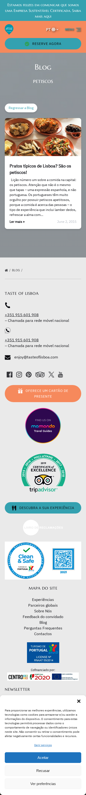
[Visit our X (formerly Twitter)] (51, 374)
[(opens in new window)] (43, 522)
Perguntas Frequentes (43, 628)
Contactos (43, 633)
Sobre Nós (43, 611)
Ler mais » (17, 221)
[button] (78, 701)
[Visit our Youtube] (60, 374)
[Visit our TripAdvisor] (40, 374)
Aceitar (43, 758)
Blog (16, 270)
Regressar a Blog (21, 108)
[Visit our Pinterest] (29, 374)
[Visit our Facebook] (9, 374)
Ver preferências (43, 784)
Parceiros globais (43, 605)
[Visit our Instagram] (19, 374)
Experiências (43, 599)
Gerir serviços (43, 745)
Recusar (43, 771)
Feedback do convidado (43, 616)
